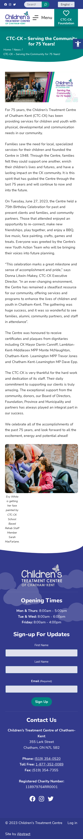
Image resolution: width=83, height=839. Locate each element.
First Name (41, 645)
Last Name (41, 662)
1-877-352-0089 (50, 764)
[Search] (45, 4)
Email (41, 681)
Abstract (23, 834)
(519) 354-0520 (48, 758)
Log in (72, 823)
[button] (78, 44)
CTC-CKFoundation (66, 21)
